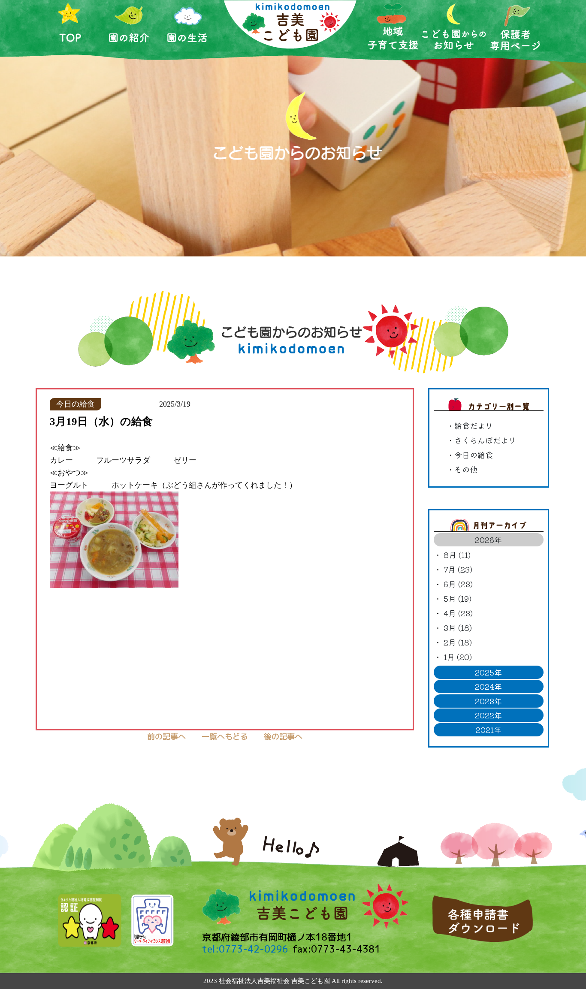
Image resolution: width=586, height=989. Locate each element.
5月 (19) (457, 598)
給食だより (473, 425)
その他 (465, 469)
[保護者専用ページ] (515, 26)
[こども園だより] (454, 26)
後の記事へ (283, 736)
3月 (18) (458, 627)
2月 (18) (458, 642)
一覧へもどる (225, 736)
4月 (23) (458, 612)
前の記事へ (166, 736)
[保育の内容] (393, 26)
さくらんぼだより (485, 440)
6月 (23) (458, 583)
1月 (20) (458, 656)
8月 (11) (457, 554)
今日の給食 (473, 454)
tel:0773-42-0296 (245, 949)
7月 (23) (458, 569)
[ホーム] (70, 26)
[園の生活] (187, 26)
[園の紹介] (129, 26)
